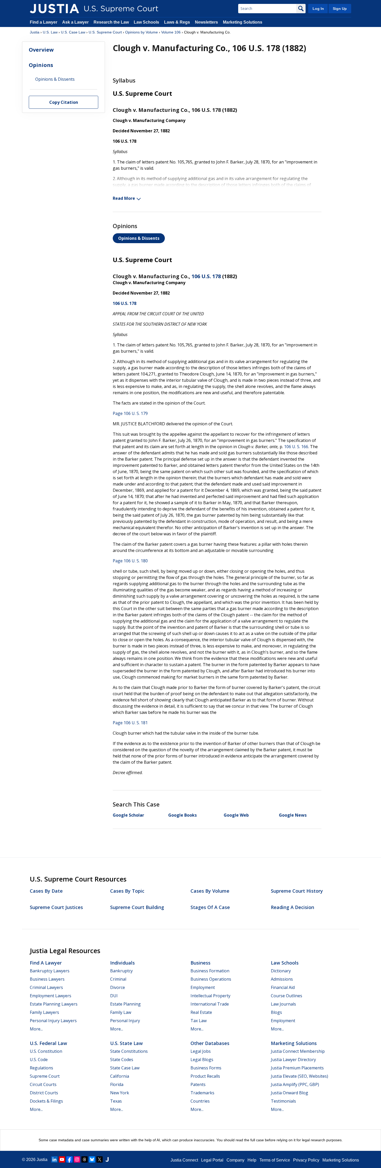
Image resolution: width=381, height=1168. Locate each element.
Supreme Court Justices (56, 907)
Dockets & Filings (46, 1101)
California (119, 1076)
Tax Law (198, 1020)
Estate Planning (125, 1004)
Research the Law (111, 22)
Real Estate (201, 1012)
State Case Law (124, 1068)
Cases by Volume (209, 891)
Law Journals (283, 1004)
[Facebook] (69, 1159)
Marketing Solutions (242, 22)
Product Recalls (205, 1076)
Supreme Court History (297, 891)
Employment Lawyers (50, 996)
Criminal (118, 979)
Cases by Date (46, 891)
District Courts (44, 1093)
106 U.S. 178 (206, 276)
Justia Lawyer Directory (293, 1059)
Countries (200, 1101)
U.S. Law (50, 32)
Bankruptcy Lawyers (49, 971)
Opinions (41, 65)
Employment (202, 987)
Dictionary (281, 971)
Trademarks (202, 1093)
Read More (124, 198)
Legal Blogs (201, 1059)
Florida (116, 1084)
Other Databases (209, 1043)
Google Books (182, 815)
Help (252, 1160)
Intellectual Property (210, 996)
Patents (198, 1084)
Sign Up (340, 8)
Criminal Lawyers (46, 987)
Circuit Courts (43, 1084)
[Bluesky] (92, 1159)
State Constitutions (129, 1051)
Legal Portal (212, 1160)
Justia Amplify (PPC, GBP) (295, 1084)
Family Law (120, 1012)
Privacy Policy (306, 1160)
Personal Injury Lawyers (53, 1020)
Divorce (117, 987)
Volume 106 (171, 32)
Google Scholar (128, 815)
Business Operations (210, 979)
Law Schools (146, 22)
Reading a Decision (292, 907)
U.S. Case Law (73, 32)
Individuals (122, 963)
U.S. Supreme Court (105, 32)
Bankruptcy (121, 971)
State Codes (121, 1059)
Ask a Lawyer (76, 22)
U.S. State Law (126, 1043)
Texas (116, 1101)
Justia (34, 32)
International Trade (209, 1004)
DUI (114, 996)
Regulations (41, 1068)
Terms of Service (274, 1160)
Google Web (236, 815)
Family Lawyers (44, 1012)
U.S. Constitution (46, 1051)
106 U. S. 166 (296, 446)
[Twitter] (99, 1159)
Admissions (282, 979)
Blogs (276, 1012)
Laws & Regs (177, 22)
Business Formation (209, 971)
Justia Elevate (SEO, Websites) (299, 1076)
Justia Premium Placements (297, 1068)
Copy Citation (63, 102)
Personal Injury (125, 1020)
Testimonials (283, 1101)
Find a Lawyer (43, 22)
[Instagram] (77, 1159)
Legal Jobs (200, 1051)
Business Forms (205, 1068)
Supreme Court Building (137, 907)
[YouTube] (62, 1159)
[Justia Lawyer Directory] (107, 1159)
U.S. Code (39, 1059)
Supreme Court (45, 1076)
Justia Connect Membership (298, 1051)
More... (36, 1029)
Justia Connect (184, 1160)
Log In (318, 8)
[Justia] (54, 8)
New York (119, 1093)
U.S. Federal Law (48, 1043)
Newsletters (206, 22)
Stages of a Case (210, 907)
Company (235, 1160)
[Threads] (84, 1159)
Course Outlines (286, 996)
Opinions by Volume (141, 32)
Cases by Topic (127, 891)
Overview (41, 49)
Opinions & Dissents (138, 238)
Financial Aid (283, 987)
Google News (293, 815)
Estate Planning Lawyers (53, 1004)
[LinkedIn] (54, 1159)
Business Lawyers (47, 979)
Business (200, 963)
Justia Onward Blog (289, 1093)
